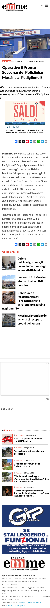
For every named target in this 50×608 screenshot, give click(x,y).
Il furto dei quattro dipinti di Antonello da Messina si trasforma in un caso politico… (31, 493)
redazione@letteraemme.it (29, 602)
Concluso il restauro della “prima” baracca (27, 464)
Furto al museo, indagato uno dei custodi (29, 452)
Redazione (31, 61)
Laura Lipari (19, 435)
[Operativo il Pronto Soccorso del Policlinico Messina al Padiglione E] (25, 43)
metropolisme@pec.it (15, 605)
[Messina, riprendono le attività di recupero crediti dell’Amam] (8, 319)
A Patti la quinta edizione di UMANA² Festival (28, 439)
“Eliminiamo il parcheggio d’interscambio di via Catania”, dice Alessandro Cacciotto (31, 479)
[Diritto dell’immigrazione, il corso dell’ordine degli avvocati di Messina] (8, 262)
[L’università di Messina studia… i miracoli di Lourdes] (8, 281)
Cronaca (7, 61)
